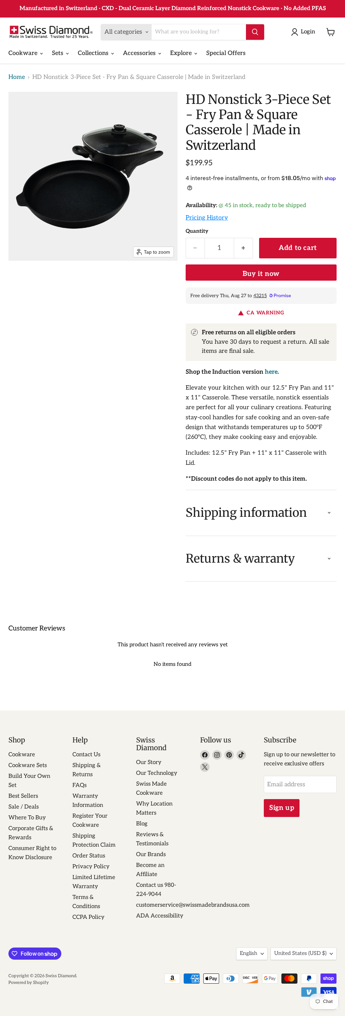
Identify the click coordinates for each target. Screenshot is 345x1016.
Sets (58, 53)
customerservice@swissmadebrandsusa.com (193, 905)
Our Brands (151, 854)
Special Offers (226, 53)
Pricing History (207, 218)
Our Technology (156, 773)
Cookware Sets (27, 765)
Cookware (23, 53)
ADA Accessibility (159, 915)
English (248, 953)
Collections (94, 53)
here (271, 371)
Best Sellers (23, 796)
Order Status (88, 855)
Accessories (140, 53)
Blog (142, 823)
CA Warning (265, 313)
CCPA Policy (88, 917)
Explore (181, 53)
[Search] (255, 32)
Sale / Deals (23, 806)
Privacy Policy (90, 866)
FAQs (79, 785)
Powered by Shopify (28, 982)
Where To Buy (27, 817)
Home (16, 77)
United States (300, 953)
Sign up (281, 808)
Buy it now (261, 274)
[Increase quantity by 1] (243, 248)
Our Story (148, 762)
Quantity (197, 231)
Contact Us (86, 754)
